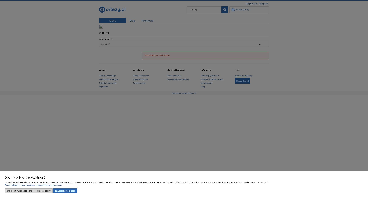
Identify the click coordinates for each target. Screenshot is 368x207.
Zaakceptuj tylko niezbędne (19, 191)
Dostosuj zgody (43, 191)
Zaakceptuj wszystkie (65, 191)
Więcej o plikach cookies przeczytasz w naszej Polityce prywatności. (33, 185)
